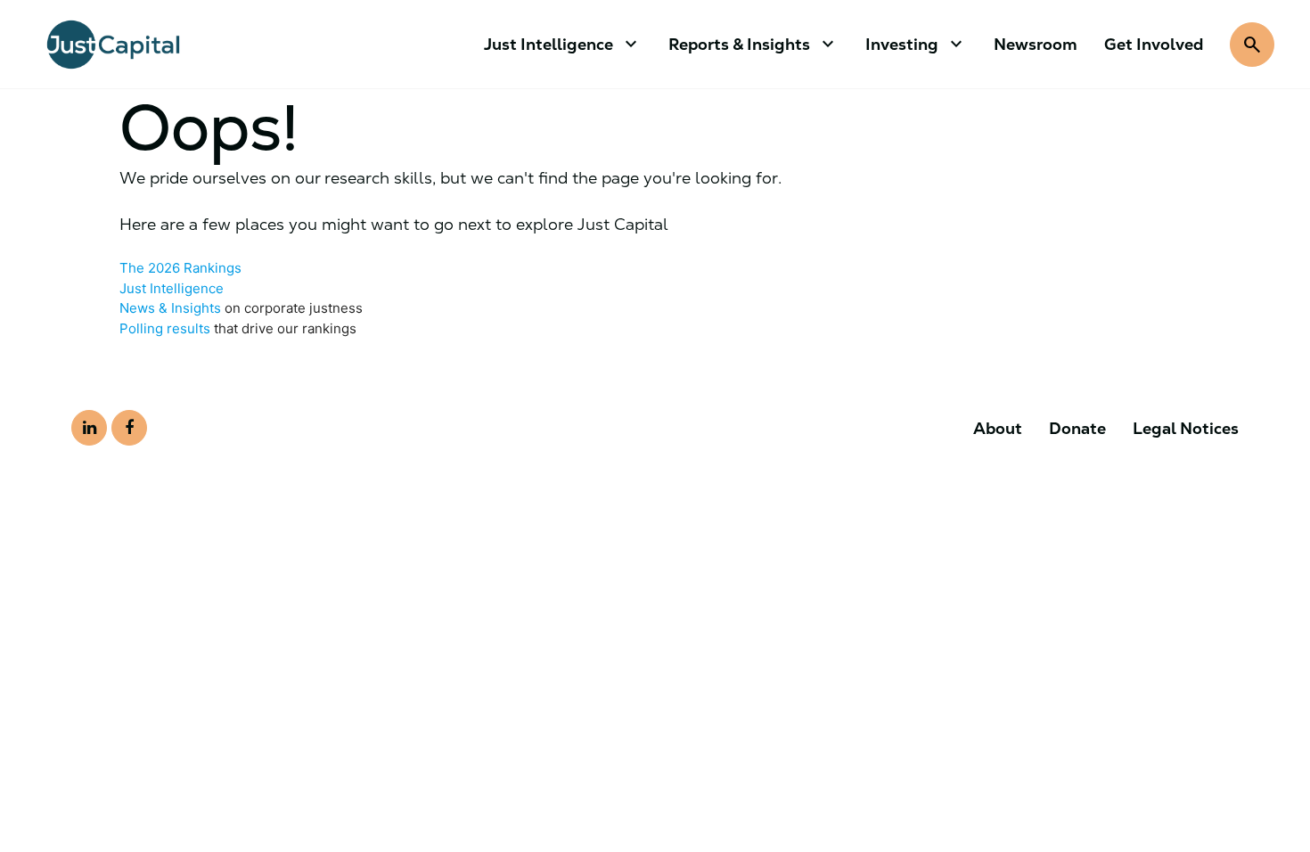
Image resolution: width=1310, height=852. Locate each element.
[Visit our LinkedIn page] (89, 428)
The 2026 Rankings (180, 267)
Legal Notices (1186, 428)
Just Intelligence (171, 288)
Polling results (164, 328)
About (997, 428)
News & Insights (170, 307)
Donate (1077, 428)
